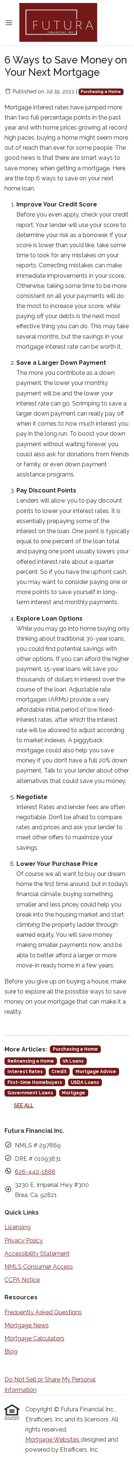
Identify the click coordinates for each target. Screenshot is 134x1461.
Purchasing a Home (101, 91)
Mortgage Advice (96, 1071)
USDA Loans (85, 1082)
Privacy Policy (23, 1240)
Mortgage (73, 1092)
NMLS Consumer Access (38, 1266)
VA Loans (73, 1061)
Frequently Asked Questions (43, 1312)
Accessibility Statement (37, 1253)
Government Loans (30, 1092)
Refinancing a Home (30, 1061)
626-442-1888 (35, 1171)
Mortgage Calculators (34, 1338)
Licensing (17, 1227)
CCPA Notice (22, 1279)
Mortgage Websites (53, 1439)
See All (24, 1106)
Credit (59, 1071)
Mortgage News (26, 1325)
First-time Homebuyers (34, 1082)
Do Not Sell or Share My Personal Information (50, 1384)
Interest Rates (25, 1071)
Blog (10, 1351)
